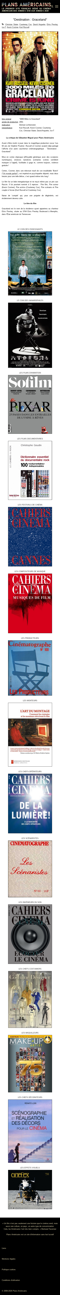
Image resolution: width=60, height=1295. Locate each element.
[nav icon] (56, 6)
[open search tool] (52, 6)
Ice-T (4, 27)
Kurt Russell (24, 27)
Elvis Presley (52, 24)
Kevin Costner (12, 27)
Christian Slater (11, 24)
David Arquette (39, 24)
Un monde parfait (10, 173)
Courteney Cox (25, 24)
